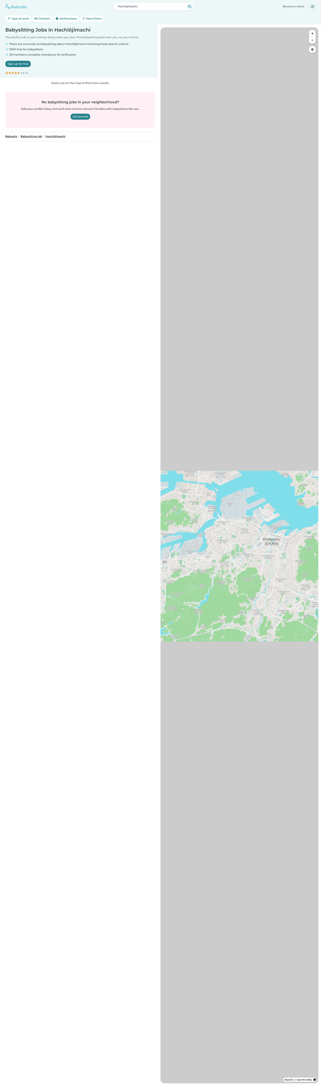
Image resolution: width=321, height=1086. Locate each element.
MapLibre (289, 1079)
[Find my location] (312, 49)
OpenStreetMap (304, 1079)
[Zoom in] (312, 33)
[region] (239, 555)
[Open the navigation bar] (312, 6)
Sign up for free (18, 63)
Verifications (68, 18)
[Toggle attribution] (315, 1080)
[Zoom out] (312, 40)
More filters (93, 18)
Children (44, 18)
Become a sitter (293, 6)
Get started (80, 116)
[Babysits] (16, 6)
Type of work (20, 18)
